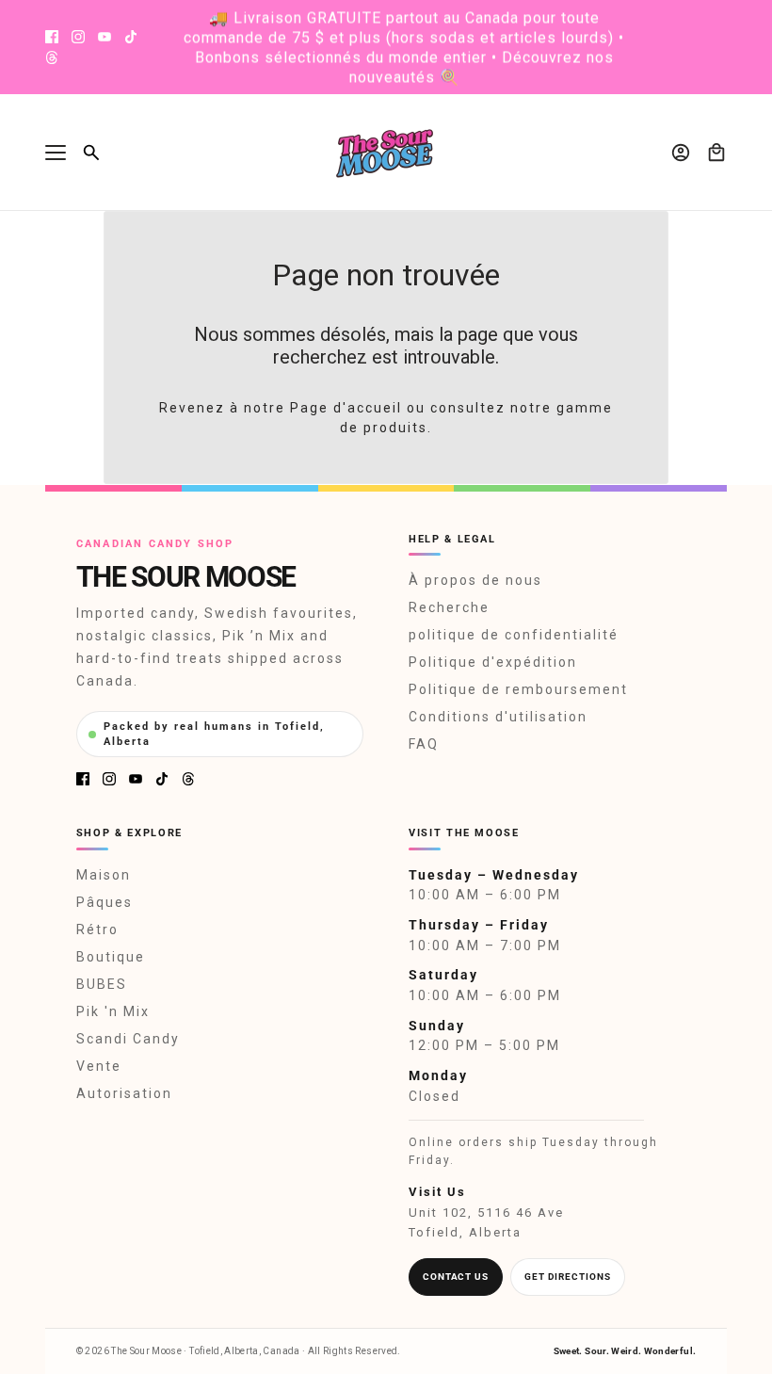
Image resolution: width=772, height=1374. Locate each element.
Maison (103, 874)
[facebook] (51, 36)
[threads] (51, 57)
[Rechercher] (91, 152)
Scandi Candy (128, 1038)
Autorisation (124, 1093)
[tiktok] (131, 36)
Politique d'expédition (493, 662)
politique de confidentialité (514, 634)
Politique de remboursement (518, 689)
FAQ (424, 744)
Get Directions (567, 1276)
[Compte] (680, 152)
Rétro (97, 929)
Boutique (110, 956)
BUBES (101, 984)
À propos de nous (475, 580)
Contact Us (456, 1276)
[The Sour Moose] (386, 152)
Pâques (104, 902)
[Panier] (716, 152)
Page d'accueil (346, 407)
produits (395, 427)
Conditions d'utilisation (498, 716)
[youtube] (104, 36)
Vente (98, 1066)
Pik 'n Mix (113, 1011)
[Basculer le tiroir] (55, 152)
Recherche (449, 607)
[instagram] (78, 36)
